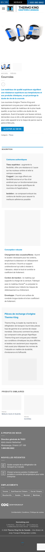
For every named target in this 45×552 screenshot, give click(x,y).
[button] (3, 8)
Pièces (13, 73)
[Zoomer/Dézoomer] (9, 538)
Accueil (4, 73)
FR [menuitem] (6, 2)
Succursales (32, 525)
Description (7, 149)
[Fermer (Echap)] (2, 538)
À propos (10, 525)
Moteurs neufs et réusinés (11, 414)
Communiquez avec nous (17, 526)
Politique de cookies (37, 512)
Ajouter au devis (12, 129)
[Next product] (3, 84)
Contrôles (27, 419)
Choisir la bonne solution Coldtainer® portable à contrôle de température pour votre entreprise (25, 474)
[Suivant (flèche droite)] (9, 548)
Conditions (25, 512)
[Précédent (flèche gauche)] (2, 548)
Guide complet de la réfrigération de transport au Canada (21, 465)
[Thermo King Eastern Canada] (23, 9)
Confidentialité (16, 512)
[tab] (22, 149)
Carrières (34, 526)
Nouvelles (20, 525)
